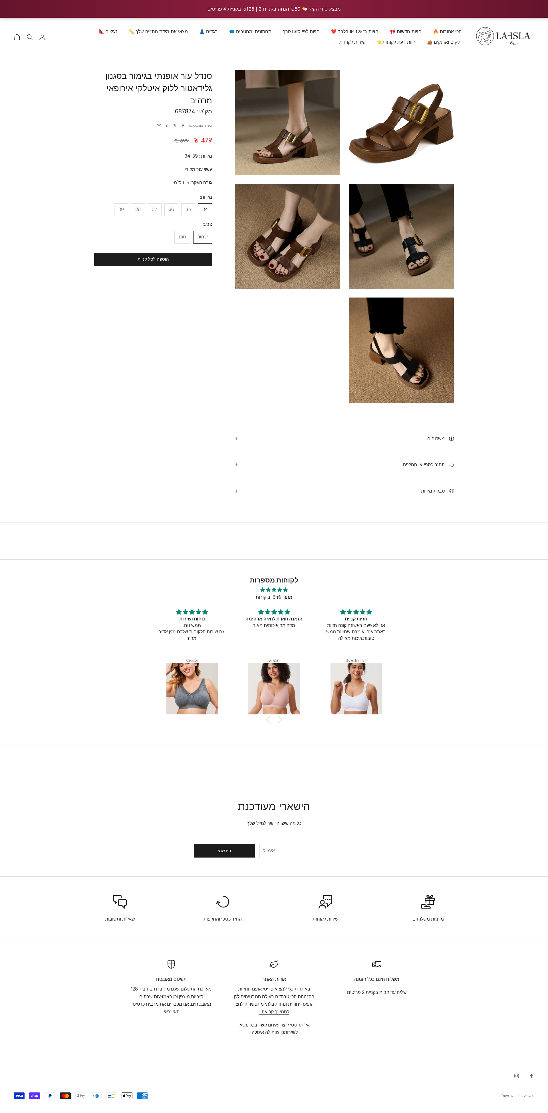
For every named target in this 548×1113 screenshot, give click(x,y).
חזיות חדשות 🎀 (406, 31)
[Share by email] (159, 125)
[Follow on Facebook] (531, 1076)
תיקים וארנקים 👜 (444, 42)
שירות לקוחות (352, 42)
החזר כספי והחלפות (223, 919)
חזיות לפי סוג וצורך (301, 31)
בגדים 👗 (208, 31)
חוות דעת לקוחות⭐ (396, 42)
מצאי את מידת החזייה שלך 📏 (158, 31)
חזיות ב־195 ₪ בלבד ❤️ (354, 31)
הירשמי (224, 851)
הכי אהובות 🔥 (447, 31)
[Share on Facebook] (183, 125)
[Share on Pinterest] (167, 125)
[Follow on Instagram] (516, 1076)
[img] (274, 590)
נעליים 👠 (107, 31)
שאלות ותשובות (120, 919)
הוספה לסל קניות (153, 259)
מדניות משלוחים (428, 919)
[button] (270, 719)
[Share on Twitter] (175, 125)
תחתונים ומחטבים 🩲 (250, 31)
